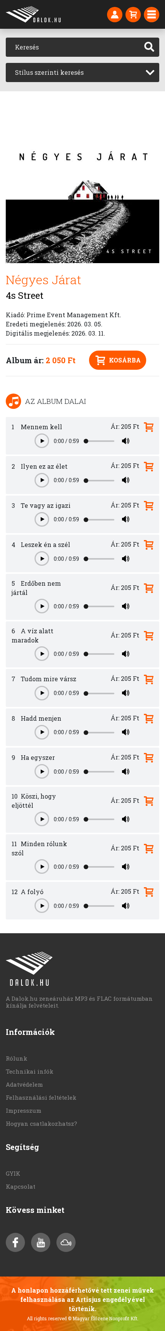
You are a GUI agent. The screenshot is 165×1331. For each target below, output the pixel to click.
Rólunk (16, 1058)
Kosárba (125, 360)
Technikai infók (29, 1071)
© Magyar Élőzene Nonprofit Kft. (103, 1318)
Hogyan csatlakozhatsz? (41, 1123)
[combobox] (82, 72)
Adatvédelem (24, 1084)
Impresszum (23, 1110)
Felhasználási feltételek (41, 1097)
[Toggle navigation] (151, 14)
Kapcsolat (20, 1186)
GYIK (13, 1173)
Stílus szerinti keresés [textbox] (49, 72)
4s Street (24, 295)
